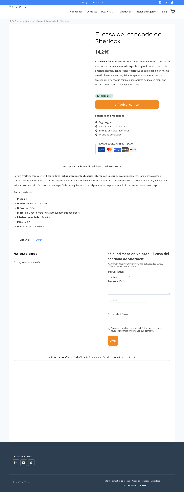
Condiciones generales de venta (133, 485)
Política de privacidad (140, 481)
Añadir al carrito (127, 104)
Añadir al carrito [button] (31, 431)
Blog (164, 11)
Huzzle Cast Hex (148, 414)
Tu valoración (116, 281)
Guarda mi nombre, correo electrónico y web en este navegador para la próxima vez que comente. (136, 329)
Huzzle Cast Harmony (70, 412)
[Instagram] (159, 2)
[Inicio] (10, 21)
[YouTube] (166, 2)
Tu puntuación (116, 271)
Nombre (113, 300)
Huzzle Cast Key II (27, 412)
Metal (38, 239)
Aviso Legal (156, 481)
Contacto (92, 11)
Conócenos (76, 11)
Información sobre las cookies (117, 481)
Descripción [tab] (69, 166)
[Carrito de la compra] (172, 11)
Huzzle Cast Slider (108, 412)
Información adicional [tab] (89, 166)
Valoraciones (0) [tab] (113, 166)
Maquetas (125, 11)
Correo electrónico (119, 314)
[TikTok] (172, 2)
